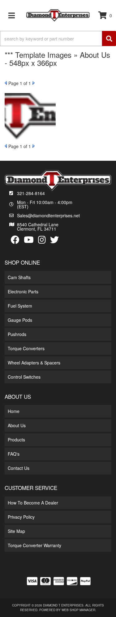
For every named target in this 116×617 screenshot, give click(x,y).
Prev (6, 83)
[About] (30, 116)
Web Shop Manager (78, 610)
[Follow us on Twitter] (54, 240)
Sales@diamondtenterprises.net (48, 215)
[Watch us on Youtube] (29, 240)
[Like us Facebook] (15, 240)
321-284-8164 (31, 193)
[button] (58, 38)
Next (33, 83)
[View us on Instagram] (42, 240)
